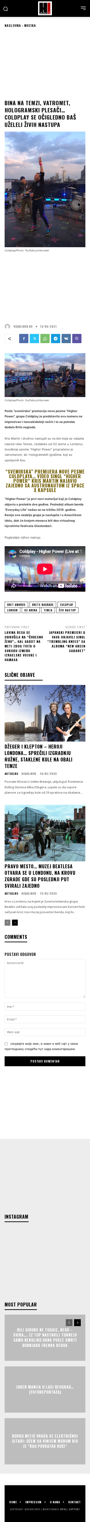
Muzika (30, 25)
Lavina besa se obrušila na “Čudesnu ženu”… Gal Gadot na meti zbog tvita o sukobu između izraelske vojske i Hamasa (24, 646)
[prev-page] (7, 923)
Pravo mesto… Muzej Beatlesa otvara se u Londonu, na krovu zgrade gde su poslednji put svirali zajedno (40, 876)
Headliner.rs (23, 326)
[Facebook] (23, 338)
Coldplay (66, 605)
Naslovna (13, 25)
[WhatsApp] (45, 338)
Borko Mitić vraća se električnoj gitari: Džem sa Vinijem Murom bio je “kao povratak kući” (45, 1441)
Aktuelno (11, 773)
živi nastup (67, 610)
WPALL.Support (70, 1509)
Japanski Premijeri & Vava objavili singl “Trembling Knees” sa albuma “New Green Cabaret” (66, 641)
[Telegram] (55, 338)
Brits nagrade (43, 605)
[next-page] (15, 923)
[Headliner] (45, 8)
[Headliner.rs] (8, 326)
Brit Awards (16, 605)
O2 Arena (30, 610)
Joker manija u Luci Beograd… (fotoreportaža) (45, 1389)
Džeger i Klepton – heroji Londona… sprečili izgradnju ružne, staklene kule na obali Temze (38, 756)
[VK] (66, 338)
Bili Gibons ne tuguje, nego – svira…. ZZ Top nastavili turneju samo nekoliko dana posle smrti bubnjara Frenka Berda (45, 1337)
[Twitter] (34, 338)
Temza (48, 610)
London (12, 610)
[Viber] (76, 338)
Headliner (28, 774)
